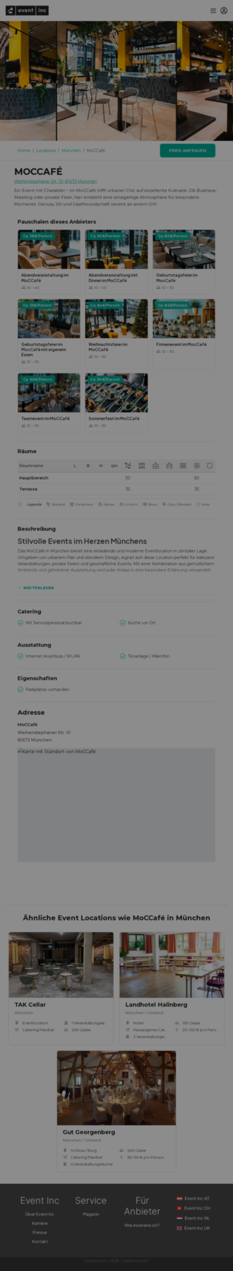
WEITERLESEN (38, 587)
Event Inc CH (197, 1208)
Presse (40, 1232)
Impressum (96, 1260)
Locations (46, 150)
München (71, 150)
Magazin (91, 1214)
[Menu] (212, 10)
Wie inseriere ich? (142, 1225)
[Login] (223, 10)
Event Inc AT (197, 1198)
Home (24, 150)
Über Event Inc (39, 1214)
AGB (115, 1260)
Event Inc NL (197, 1218)
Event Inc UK (197, 1228)
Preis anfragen (187, 150)
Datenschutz (135, 1260)
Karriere (40, 1223)
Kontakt (40, 1241)
